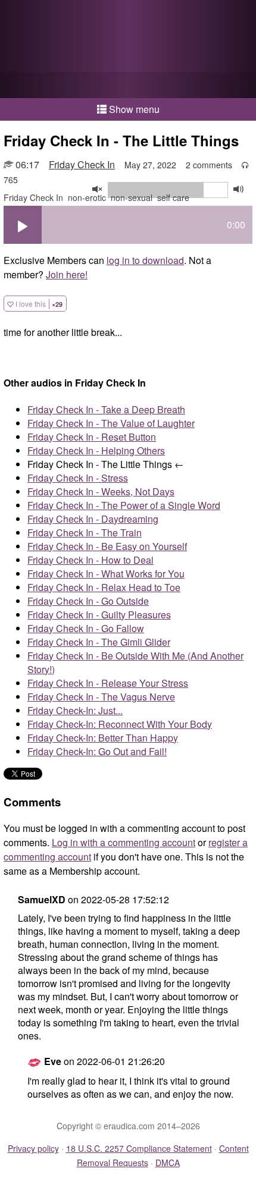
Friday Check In (82, 164)
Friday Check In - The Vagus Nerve (101, 696)
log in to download (145, 260)
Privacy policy (33, 1148)
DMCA (167, 1162)
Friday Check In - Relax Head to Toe (103, 587)
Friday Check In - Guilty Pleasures (99, 614)
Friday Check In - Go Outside (88, 601)
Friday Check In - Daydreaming (92, 519)
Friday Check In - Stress (77, 478)
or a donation (128, 85)
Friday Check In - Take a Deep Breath (106, 409)
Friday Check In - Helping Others (96, 450)
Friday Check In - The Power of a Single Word (123, 505)
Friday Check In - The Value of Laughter (111, 423)
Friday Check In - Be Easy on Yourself (107, 546)
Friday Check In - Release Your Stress (107, 683)
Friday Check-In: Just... (75, 710)
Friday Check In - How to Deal (90, 560)
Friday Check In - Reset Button (91, 437)
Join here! (67, 274)
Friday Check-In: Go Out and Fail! (97, 751)
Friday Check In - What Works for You (106, 573)
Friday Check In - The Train (84, 532)
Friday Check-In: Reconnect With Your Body (119, 724)
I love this (38, 304)
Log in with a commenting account (123, 842)
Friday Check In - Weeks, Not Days (100, 491)
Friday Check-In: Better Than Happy (102, 738)
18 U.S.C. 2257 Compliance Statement (139, 1148)
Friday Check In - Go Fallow (85, 628)
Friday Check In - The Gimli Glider (98, 642)
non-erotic (87, 197)
